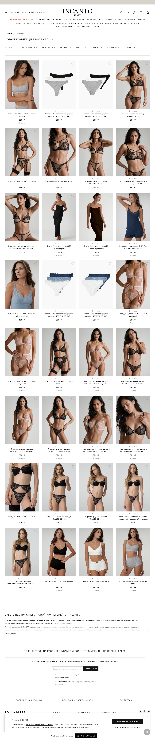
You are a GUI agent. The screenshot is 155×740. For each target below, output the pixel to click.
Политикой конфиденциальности (39, 724)
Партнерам (126, 700)
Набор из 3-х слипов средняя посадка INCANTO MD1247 (96, 115)
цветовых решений (114, 630)
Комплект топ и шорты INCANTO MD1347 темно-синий (133, 247)
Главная (9, 33)
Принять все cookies (128, 721)
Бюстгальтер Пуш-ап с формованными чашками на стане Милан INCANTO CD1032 (21, 582)
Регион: (37, 13)
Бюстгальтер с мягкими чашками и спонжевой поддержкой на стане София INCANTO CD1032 (133, 518)
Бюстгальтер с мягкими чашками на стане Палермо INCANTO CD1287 (133, 182)
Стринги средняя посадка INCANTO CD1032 (96, 518)
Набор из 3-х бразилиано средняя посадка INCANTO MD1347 (59, 315)
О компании (84, 712)
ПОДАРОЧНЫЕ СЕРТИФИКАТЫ (77, 700)
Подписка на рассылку (29, 700)
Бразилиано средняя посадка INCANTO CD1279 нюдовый (96, 382)
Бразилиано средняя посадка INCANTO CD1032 (58, 518)
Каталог (57, 712)
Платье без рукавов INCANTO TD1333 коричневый (96, 247)
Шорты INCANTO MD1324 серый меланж (133, 582)
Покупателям (109, 712)
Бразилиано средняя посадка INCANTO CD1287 (133, 115)
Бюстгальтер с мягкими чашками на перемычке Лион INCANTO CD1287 (22, 247)
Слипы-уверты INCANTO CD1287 (59, 181)
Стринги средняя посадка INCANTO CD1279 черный (59, 450)
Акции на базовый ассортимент (77, 2)
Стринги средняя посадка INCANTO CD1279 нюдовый (22, 450)
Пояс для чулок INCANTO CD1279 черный (59, 382)
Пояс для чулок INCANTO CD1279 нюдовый (133, 315)
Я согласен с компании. (74, 676)
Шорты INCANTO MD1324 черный (59, 581)
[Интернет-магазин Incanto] (77, 12)
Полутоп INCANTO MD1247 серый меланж (22, 115)
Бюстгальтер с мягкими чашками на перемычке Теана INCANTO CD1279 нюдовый (96, 450)
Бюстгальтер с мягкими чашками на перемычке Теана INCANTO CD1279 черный (133, 450)
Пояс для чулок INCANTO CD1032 (22, 517)
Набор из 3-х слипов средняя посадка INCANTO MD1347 (96, 315)
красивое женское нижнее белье (57, 627)
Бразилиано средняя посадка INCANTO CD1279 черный (133, 382)
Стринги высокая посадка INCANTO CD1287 (96, 182)
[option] (77, 2)
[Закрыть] (147, 716)
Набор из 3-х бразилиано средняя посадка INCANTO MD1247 (59, 115)
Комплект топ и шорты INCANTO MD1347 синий (21, 315)
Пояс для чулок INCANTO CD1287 (22, 181)
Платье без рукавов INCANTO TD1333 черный (58, 247)
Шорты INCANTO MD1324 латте (96, 581)
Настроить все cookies (127, 727)
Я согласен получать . (75, 683)
